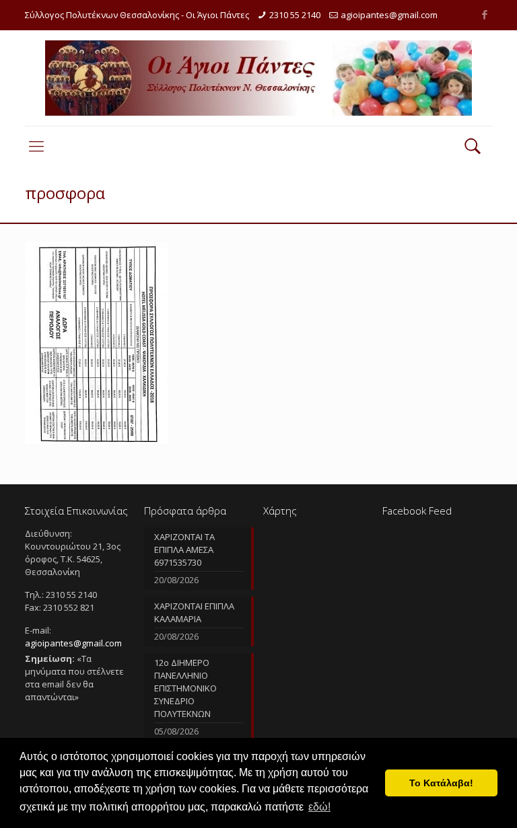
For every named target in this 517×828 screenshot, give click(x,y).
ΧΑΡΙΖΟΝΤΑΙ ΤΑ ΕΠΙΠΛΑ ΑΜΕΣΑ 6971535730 (184, 549)
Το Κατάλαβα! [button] (441, 783)
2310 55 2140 (294, 15)
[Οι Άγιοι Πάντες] (258, 78)
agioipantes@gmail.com (389, 15)
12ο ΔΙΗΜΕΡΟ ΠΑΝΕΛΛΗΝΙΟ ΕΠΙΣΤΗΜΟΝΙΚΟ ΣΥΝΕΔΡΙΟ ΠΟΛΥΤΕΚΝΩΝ (185, 688)
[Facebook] (485, 14)
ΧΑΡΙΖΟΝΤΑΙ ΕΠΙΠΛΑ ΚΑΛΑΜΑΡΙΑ (194, 612)
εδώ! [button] (319, 807)
